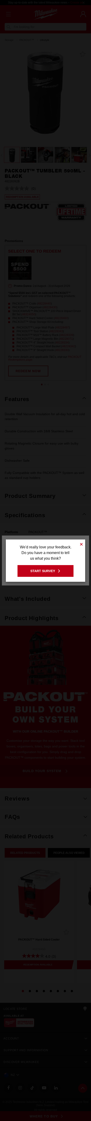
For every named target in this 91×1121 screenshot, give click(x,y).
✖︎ (81, 543)
